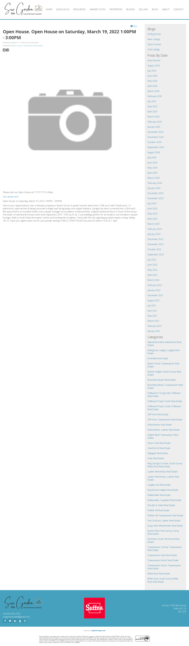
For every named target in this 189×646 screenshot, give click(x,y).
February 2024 (154, 183)
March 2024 (153, 177)
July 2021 (151, 305)
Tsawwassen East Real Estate (162, 555)
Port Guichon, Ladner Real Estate (163, 520)
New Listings (153, 39)
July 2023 (151, 203)
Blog (155, 9)
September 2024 (155, 147)
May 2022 (152, 269)
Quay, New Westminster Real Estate (165, 525)
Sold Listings (153, 49)
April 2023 (152, 218)
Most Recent (153, 60)
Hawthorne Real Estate (158, 448)
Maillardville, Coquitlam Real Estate (164, 500)
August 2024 (153, 152)
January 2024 (153, 188)
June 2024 (152, 162)
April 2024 (152, 172)
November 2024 (155, 137)
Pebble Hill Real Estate (158, 510)
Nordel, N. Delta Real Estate (161, 505)
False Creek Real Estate (159, 443)
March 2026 (153, 91)
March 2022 (153, 280)
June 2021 (152, 310)
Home (49, 9)
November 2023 (155, 198)
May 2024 (152, 167)
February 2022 (154, 285)
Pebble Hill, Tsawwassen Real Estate (165, 515)
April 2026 (152, 85)
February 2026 (154, 96)
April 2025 (152, 111)
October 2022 (154, 249)
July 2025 (151, 101)
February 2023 (154, 228)
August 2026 (153, 65)
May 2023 (152, 213)
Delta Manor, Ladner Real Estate (163, 429)
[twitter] (10, 621)
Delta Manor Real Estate (159, 424)
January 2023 (153, 234)
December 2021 (155, 295)
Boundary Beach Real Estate (161, 379)
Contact (179, 9)
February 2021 (154, 325)
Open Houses (154, 44)
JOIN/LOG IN (62, 9)
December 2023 (155, 193)
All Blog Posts (154, 34)
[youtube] (20, 621)
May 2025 (152, 106)
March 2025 (153, 116)
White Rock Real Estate (158, 573)
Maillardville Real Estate (158, 495)
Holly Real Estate (155, 458)
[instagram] (25, 621)
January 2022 (153, 290)
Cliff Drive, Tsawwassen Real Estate (164, 419)
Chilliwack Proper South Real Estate (164, 401)
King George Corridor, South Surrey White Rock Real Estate (164, 465)
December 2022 (155, 239)
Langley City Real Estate (159, 484)
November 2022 (155, 244)
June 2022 (152, 264)
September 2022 (155, 254)
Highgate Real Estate (157, 453)
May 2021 (152, 315)
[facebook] (5, 621)
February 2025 (154, 121)
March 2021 (153, 320)
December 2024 (155, 131)
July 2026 (151, 70)
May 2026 (152, 80)
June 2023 (152, 208)
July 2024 (151, 157)
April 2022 (152, 274)
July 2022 (151, 259)
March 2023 (153, 223)
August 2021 (153, 300)
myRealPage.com (98, 630)
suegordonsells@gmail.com (16, 616)
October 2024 (154, 142)
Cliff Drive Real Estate (157, 414)
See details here (11, 196)
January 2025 (153, 126)
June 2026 (152, 75)
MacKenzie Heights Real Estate (162, 489)
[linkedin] (15, 621)
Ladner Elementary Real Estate (162, 471)
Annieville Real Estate (157, 358)
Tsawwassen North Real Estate (162, 560)
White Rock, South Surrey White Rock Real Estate (162, 580)
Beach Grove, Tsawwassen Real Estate (27, 45)
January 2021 (153, 331)
